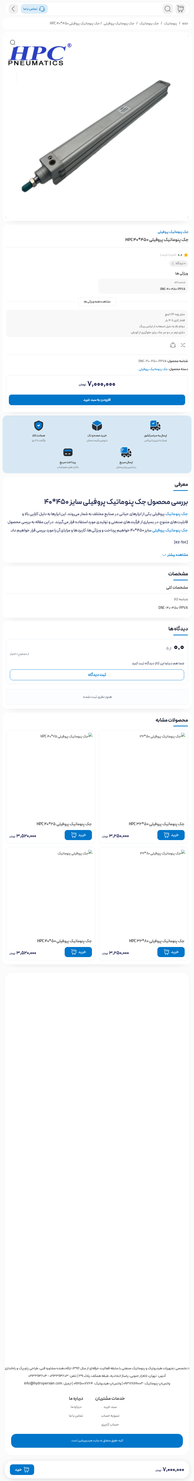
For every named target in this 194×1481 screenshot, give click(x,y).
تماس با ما (76, 1415)
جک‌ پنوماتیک (176, 514)
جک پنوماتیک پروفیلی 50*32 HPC (157, 824)
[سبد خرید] (180, 9)
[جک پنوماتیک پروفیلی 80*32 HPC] (143, 891)
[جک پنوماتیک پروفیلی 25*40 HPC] (50, 774)
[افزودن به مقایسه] (183, 346)
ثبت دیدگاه (97, 675)
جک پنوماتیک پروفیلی (119, 23)
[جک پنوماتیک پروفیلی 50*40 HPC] (50, 891)
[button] (13, 42)
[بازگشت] (13, 9)
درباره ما (76, 1407)
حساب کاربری (110, 1424)
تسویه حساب (110, 1415)
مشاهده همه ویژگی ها (97, 301)
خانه (185, 23)
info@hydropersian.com (43, 1383)
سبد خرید (110, 1407)
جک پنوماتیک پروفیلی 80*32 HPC (157, 941)
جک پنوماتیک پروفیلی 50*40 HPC (64, 941)
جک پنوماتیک (149, 23)
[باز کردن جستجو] (168, 9)
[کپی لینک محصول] (173, 346)
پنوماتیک (170, 23)
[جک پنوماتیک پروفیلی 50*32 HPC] (143, 774)
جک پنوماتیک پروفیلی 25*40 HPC (64, 824)
